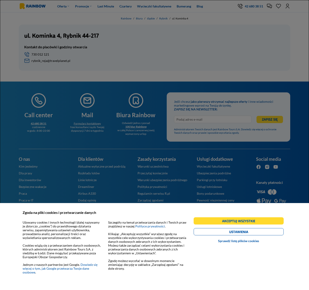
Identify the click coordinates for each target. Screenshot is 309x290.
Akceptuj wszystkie (240, 222)
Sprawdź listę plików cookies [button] (238, 241)
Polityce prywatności (150, 226)
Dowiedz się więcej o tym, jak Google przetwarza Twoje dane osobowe (60, 268)
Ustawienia (246, 232)
